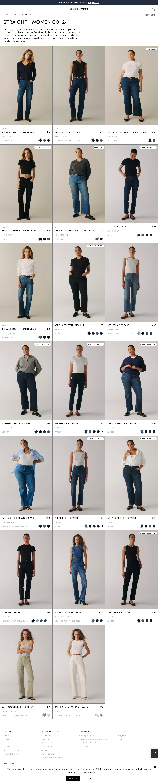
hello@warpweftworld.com (96, 739)
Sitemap (7, 746)
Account (45, 739)
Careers (7, 743)
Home (6, 15)
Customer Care (48, 743)
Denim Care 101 (48, 754)
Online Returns (48, 746)
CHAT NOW (105, 2)
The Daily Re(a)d (11, 754)
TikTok (119, 739)
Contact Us (46, 735)
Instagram (121, 735)
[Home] (79, 9)
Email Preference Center (52, 757)
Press (6, 739)
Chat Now (83, 746)
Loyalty (44, 750)
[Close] (154, 767)
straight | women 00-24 (23, 15)
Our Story (8, 735)
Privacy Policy (88, 772)
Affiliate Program (11, 750)
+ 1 (154, 235)
